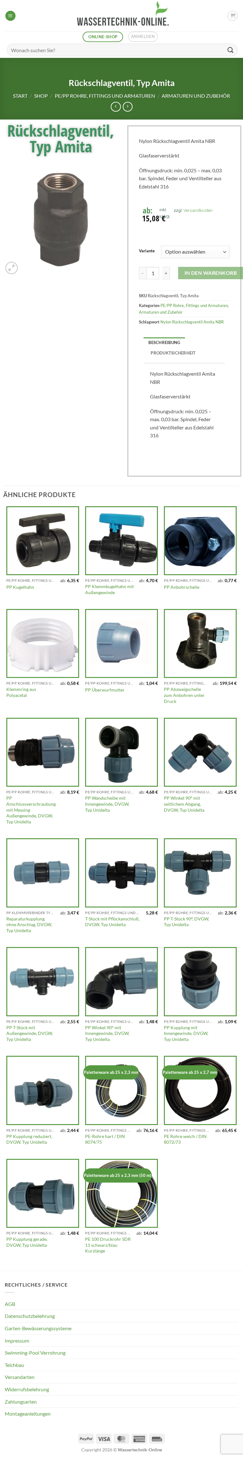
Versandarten (19, 1377)
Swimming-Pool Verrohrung (35, 1353)
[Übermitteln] (230, 50)
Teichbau (14, 1365)
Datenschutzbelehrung (30, 1316)
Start (20, 96)
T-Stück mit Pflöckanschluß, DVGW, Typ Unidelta (112, 921)
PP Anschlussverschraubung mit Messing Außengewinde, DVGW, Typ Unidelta (31, 809)
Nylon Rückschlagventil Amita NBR (192, 321)
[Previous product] (128, 107)
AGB (10, 1304)
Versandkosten (198, 210)
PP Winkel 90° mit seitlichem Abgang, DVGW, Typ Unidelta (184, 803)
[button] (10, 16)
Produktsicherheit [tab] (173, 352)
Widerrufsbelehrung (27, 1389)
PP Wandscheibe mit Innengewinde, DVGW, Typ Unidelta (107, 803)
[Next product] (116, 107)
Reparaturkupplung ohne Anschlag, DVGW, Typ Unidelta (29, 924)
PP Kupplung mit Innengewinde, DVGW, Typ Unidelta (186, 1033)
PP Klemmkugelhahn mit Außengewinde (109, 589)
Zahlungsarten (21, 1402)
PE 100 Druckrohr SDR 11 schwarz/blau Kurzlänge (108, 1244)
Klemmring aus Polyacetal (21, 692)
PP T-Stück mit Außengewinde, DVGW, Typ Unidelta (29, 1033)
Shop (41, 96)
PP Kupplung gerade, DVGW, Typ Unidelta (26, 1242)
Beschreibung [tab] (164, 342)
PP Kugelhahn (20, 587)
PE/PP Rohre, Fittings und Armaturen (105, 96)
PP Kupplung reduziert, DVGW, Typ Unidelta (29, 1139)
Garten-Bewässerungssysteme (38, 1328)
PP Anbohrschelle (181, 587)
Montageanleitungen (28, 1414)
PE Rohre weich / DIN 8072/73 (185, 1139)
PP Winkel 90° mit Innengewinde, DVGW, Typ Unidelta (107, 1033)
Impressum (17, 1341)
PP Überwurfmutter (105, 689)
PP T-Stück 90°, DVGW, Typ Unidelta (186, 921)
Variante (147, 251)
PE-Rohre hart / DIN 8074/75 (105, 1139)
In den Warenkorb (210, 273)
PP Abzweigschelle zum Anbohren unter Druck (184, 695)
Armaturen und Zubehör (196, 96)
